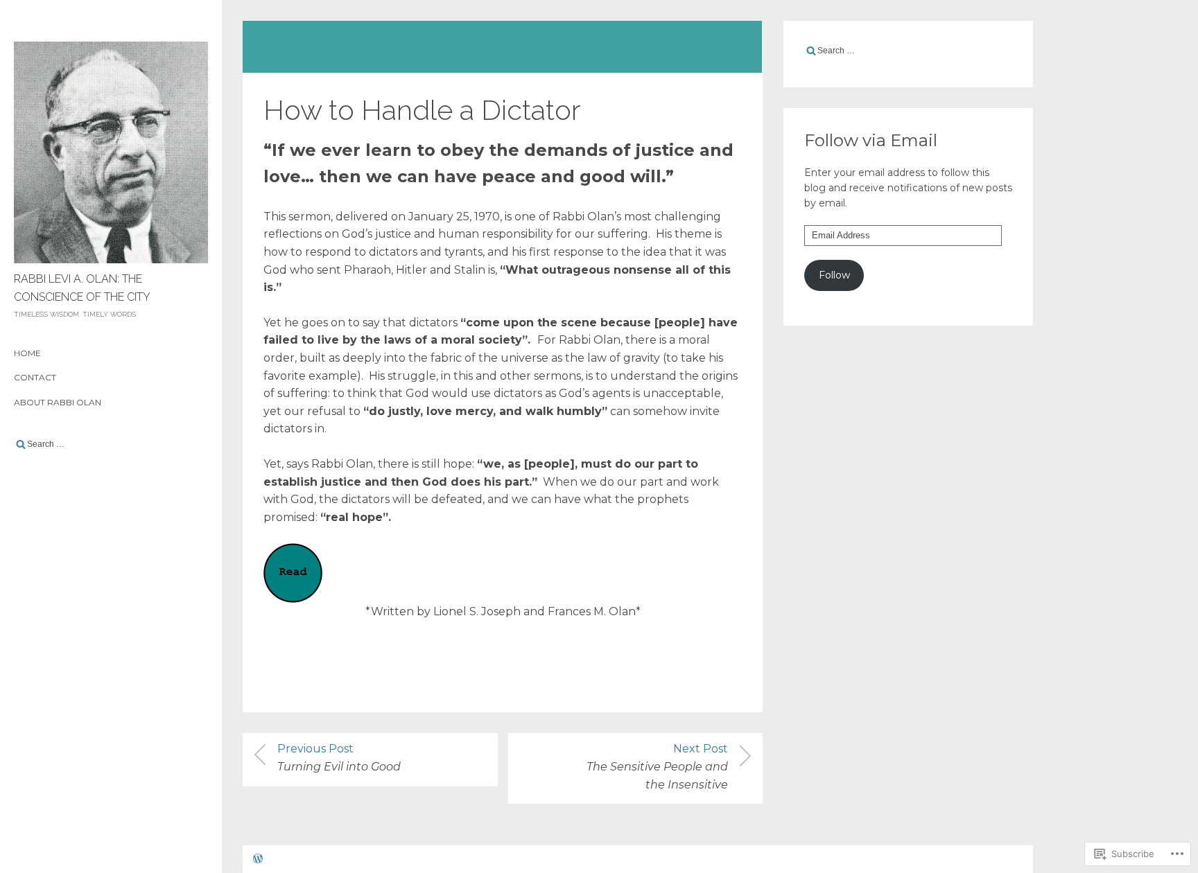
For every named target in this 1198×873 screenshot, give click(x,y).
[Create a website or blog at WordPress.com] (258, 860)
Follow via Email (870, 140)
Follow (834, 275)
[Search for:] (111, 444)
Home (27, 353)
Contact (35, 377)
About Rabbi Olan (57, 402)
